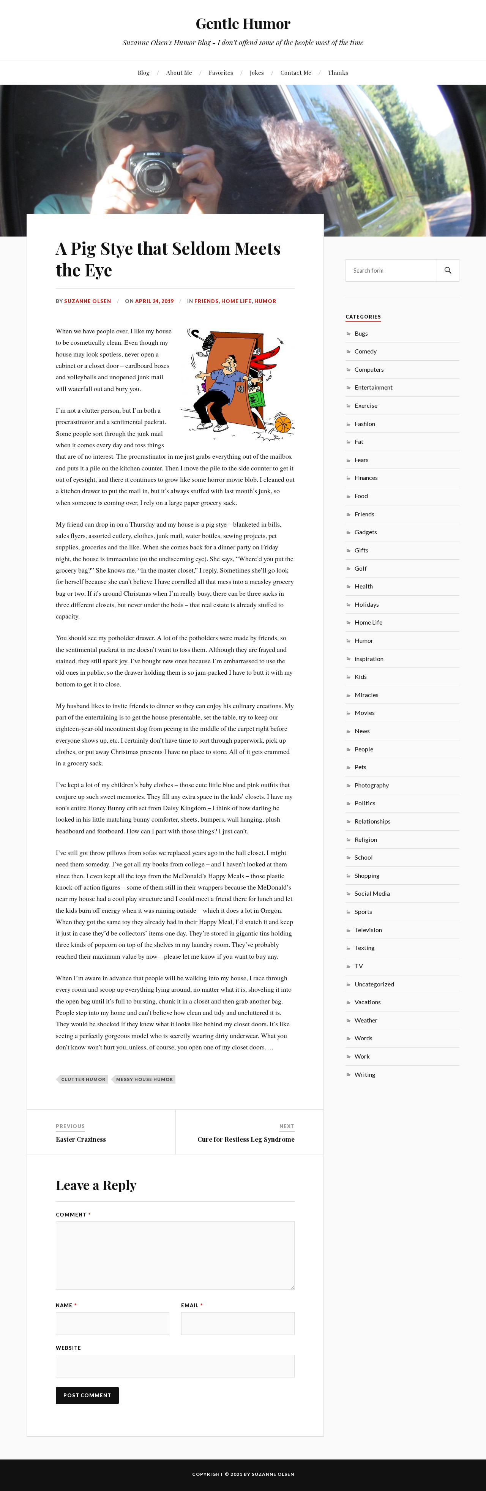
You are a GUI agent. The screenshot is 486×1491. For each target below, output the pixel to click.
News (362, 730)
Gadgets (366, 531)
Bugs (361, 333)
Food (361, 495)
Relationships (373, 821)
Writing (365, 1074)
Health (364, 586)
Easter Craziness (81, 1139)
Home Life (236, 301)
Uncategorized (374, 984)
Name (66, 1305)
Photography (372, 785)
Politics (365, 802)
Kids (361, 676)
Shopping (367, 875)
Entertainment (374, 387)
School (364, 857)
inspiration (369, 658)
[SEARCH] (448, 270)
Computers (369, 369)
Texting (365, 947)
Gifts (361, 550)
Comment (73, 1215)
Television (368, 929)
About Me (179, 72)
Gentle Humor (243, 23)
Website (68, 1348)
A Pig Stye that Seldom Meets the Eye (168, 259)
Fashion (365, 423)
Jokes (257, 72)
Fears (362, 459)
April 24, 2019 (154, 301)
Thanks (338, 72)
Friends (206, 301)
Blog (144, 72)
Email (192, 1305)
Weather (366, 1020)
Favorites (221, 72)
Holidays (367, 604)
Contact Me (296, 72)
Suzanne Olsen (87, 301)
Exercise (366, 405)
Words (363, 1037)
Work (362, 1056)
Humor (265, 301)
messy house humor (144, 1079)
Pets (360, 766)
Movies (365, 712)
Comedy (366, 351)
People (364, 749)
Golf (361, 568)
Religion (366, 839)
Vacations (368, 1001)
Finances (366, 477)
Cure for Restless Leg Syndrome (246, 1139)
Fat (359, 441)
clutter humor (83, 1079)
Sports (363, 911)
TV (359, 965)
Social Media (372, 893)
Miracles (367, 694)
